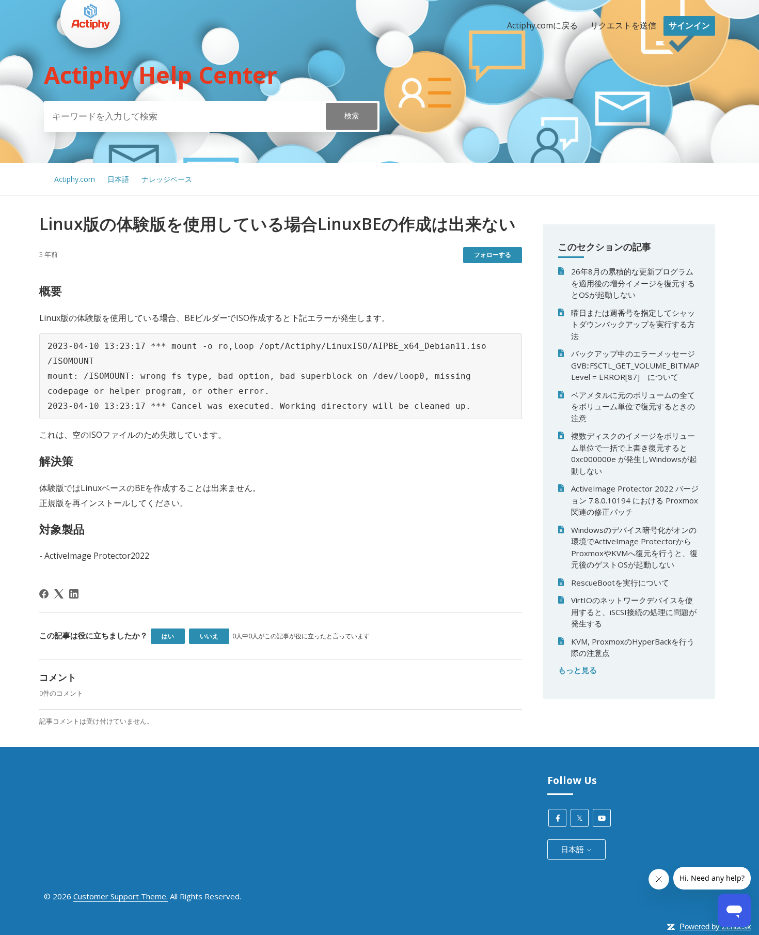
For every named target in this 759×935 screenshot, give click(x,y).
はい (168, 636)
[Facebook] (44, 594)
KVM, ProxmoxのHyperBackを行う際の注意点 (632, 647)
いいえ (209, 636)
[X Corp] (59, 594)
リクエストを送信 (623, 25)
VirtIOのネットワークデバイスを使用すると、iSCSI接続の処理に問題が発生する (634, 612)
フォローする (492, 254)
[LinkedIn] (73, 594)
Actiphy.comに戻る (542, 25)
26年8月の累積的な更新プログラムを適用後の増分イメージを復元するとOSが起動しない (633, 283)
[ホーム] (90, 68)
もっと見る (577, 670)
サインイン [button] (689, 25)
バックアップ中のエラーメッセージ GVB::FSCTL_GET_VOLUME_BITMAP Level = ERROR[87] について (635, 365)
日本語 (118, 179)
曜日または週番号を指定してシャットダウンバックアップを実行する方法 (633, 324)
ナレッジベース (166, 179)
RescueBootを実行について (620, 582)
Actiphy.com (74, 179)
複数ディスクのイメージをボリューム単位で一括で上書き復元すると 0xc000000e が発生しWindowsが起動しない (634, 453)
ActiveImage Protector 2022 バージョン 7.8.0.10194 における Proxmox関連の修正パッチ (635, 500)
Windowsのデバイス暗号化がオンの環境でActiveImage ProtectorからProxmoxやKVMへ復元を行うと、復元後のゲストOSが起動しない (634, 547)
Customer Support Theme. (120, 896)
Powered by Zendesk (715, 926)
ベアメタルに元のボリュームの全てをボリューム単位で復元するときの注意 (633, 406)
